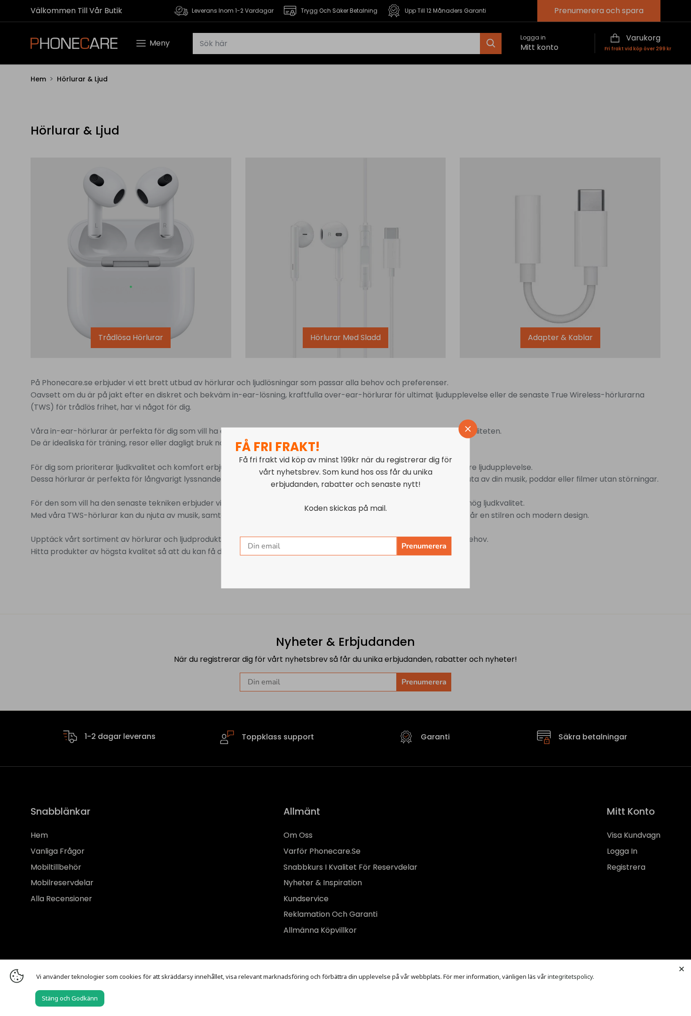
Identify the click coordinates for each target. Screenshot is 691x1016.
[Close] (681, 969)
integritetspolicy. (571, 976)
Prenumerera (424, 546)
